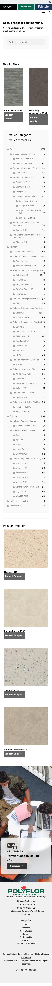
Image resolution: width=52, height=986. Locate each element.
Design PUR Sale (26, 206)
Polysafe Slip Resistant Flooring (27, 459)
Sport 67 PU (21, 397)
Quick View (8, 125)
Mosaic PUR (21, 463)
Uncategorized (16, 506)
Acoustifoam (21, 261)
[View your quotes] (50, 1)
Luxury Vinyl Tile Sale (25, 196)
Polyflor (13, 247)
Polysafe (13, 416)
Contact (26, 940)
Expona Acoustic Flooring (24, 154)
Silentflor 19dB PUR (24, 159)
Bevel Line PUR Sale (28, 201)
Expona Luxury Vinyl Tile (23, 177)
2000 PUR (20, 327)
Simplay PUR (22, 242)
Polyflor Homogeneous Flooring (27, 322)
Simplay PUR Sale (27, 218)
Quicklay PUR (22, 468)
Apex (18, 435)
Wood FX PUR (22, 496)
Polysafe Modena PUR (19, 501)
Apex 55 (19, 440)
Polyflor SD (21, 294)
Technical (26, 928)
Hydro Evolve (22, 449)
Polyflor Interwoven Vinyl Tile (26, 360)
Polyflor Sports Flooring (23, 393)
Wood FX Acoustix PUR (26, 426)
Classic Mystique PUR (25, 332)
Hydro (18, 444)
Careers (26, 934)
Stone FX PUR (22, 477)
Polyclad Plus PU (23, 407)
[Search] (50, 12)
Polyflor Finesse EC (24, 285)
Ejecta (19, 303)
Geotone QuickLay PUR (23, 252)
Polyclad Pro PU (23, 411)
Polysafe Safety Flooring (24, 430)
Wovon (19, 365)
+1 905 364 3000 (27, 904)
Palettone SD (22, 275)
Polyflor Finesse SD (24, 289)
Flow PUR (20, 173)
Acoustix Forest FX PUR (26, 266)
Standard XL (21, 350)
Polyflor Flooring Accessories (25, 299)
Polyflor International (26, 943)
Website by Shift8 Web (26, 970)
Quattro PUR (21, 454)
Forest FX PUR (22, 317)
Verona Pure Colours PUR (27, 487)
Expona (13, 149)
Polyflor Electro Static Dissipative (28, 270)
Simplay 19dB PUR (24, 163)
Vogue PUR (21, 492)
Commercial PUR (23, 187)
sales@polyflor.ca (27, 901)
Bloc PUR (20, 313)
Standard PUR (22, 473)
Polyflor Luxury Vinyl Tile (24, 369)
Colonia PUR (21, 388)
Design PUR (21, 192)
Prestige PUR (22, 346)
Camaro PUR (21, 379)
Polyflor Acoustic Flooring (24, 256)
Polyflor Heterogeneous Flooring (27, 308)
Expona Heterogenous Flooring (26, 168)
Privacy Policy (9, 954)
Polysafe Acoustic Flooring (24, 421)
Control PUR (21, 230)
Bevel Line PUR (23, 182)
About (26, 925)
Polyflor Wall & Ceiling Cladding (26, 402)
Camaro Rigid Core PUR (26, 383)
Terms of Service (25, 954)
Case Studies (26, 931)
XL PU (19, 355)
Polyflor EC (21, 280)
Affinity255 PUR (23, 374)
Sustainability (26, 937)
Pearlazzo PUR (22, 341)
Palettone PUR (23, 336)
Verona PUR (21, 482)
